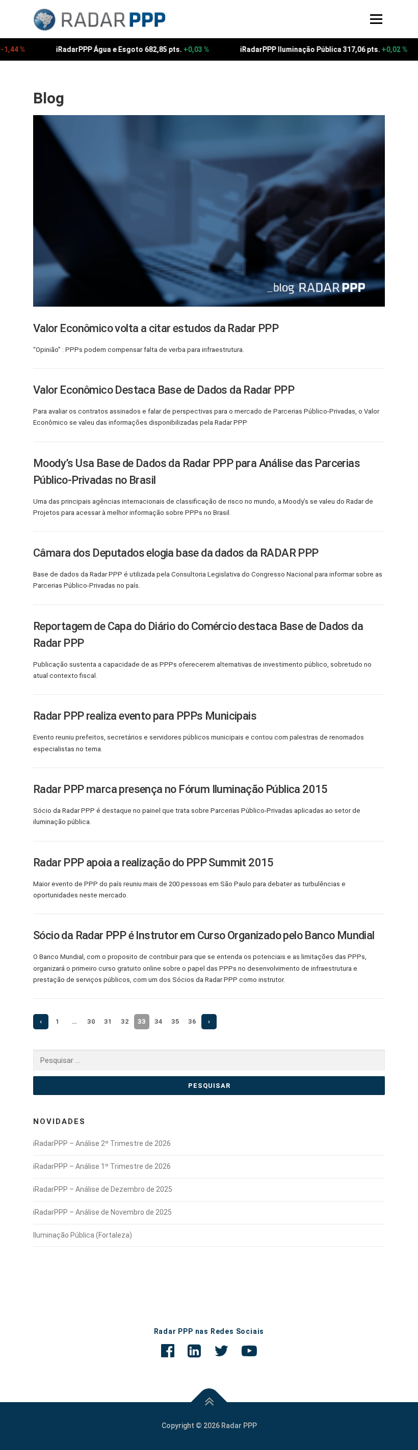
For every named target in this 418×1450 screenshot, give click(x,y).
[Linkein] (194, 1351)
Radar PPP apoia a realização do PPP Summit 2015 (153, 862)
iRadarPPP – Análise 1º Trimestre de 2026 (102, 1166)
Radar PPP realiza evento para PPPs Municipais (144, 715)
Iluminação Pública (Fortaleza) (82, 1235)
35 (175, 1021)
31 (108, 1021)
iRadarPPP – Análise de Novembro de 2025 (102, 1212)
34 (158, 1021)
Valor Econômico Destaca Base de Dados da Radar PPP (163, 390)
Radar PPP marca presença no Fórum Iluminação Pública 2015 (180, 789)
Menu (375, 19)
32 (125, 1021)
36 (192, 1021)
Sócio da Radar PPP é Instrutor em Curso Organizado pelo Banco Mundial (204, 935)
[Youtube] (249, 1351)
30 (91, 1021)
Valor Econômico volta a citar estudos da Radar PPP (155, 328)
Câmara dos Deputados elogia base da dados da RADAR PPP (176, 552)
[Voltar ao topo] (209, 1402)
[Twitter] (221, 1351)
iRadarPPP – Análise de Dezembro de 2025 (102, 1189)
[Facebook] (167, 1351)
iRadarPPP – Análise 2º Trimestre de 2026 (102, 1143)
